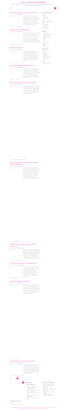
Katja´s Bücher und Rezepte (33, 2)
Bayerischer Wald (46, 35)
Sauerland (44, 44)
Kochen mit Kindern (46, 57)
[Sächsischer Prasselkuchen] (16, 37)
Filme (44, 23)
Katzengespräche (46, 28)
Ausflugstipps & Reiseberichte (48, 34)
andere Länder (45, 33)
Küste (44, 40)
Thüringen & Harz (46, 45)
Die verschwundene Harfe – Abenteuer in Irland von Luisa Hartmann (33, 390)
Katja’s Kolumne (45, 25)
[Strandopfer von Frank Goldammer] (16, 369)
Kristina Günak (13, 26)
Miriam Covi (12, 260)
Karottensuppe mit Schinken (20, 281)
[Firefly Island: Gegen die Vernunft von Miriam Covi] (16, 254)
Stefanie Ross (13, 62)
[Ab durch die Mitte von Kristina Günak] (16, 20)
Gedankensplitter (46, 24)
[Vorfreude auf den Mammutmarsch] (16, 73)
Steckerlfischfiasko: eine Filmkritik (48, 384)
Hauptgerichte (16, 159)
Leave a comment (19, 26)
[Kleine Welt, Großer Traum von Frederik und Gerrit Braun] (16, 204)
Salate (44, 60)
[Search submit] (55, 8)
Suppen (12, 358)
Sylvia (16, 278)
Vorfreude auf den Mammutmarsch (22, 65)
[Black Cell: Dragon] (16, 55)
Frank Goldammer (13, 375)
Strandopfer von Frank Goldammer (22, 361)
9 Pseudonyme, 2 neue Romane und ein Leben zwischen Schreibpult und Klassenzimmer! (49, 389)
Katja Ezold (21, 14)
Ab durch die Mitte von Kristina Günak (23, 12)
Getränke (44, 53)
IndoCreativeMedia (45, 408)
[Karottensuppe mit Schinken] (16, 320)
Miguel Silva (12, 278)
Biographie (12, 241)
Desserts (12, 159)
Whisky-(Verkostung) (46, 63)
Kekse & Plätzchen (46, 55)
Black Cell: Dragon (16, 47)
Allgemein (12, 79)
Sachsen (44, 43)
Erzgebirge (45, 38)
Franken (44, 39)
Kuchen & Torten (13, 44)
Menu (44, 59)
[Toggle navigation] (11, 8)
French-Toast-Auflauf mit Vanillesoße (23, 82)
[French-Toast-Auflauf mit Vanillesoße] (16, 122)
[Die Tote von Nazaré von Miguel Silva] (16, 271)
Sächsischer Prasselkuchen (19, 30)
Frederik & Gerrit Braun (18, 241)
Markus (44, 14)
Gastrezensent (45, 18)
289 (25, 378)
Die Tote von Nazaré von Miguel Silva (23, 263)
